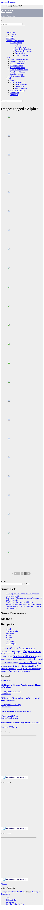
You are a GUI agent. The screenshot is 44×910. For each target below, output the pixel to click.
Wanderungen (11, 644)
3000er (4, 648)
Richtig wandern (16, 66)
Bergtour (19, 651)
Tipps (8, 57)
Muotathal (9, 659)
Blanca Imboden (21, 88)
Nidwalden (29, 659)
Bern (2, 654)
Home (8, 898)
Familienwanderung (34, 654)
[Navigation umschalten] (2, 20)
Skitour (4, 666)
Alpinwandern (27, 647)
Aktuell (8, 78)
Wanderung (36, 669)
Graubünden (19, 656)
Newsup (35, 892)
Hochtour (31, 656)
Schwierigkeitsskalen (23, 49)
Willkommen (10, 32)
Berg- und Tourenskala (23, 51)
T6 (26, 666)
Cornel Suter (19, 86)
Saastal (40, 659)
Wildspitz (4, 671)
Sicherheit (18, 45)
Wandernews (10, 39)
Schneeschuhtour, (11, 663)
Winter (11, 671)
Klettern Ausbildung (17, 91)
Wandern (27, 668)
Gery (19, 692)
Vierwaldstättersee (8, 669)
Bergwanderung (32, 651)
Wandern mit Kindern (18, 61)
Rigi (35, 659)
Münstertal (21, 659)
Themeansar (5, 894)
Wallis (19, 669)
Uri (36, 665)
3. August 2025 (7, 727)
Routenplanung (16, 43)
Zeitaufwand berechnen (19, 59)
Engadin (26, 654)
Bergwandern (20, 53)
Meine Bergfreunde (17, 82)
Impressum (14, 80)
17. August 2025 (7, 716)
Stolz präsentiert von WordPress (13, 892)
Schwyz (9, 635)
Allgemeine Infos (12, 631)
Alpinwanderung (8, 651)
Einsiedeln (18, 654)
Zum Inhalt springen (8, 2)
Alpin (16, 648)
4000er (10, 648)
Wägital (16, 671)
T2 (12, 665)
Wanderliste (10, 37)
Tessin (30, 665)
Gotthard (9, 656)
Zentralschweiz (25, 671)
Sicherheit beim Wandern (15, 41)
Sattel (3, 663)
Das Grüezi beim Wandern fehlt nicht (19, 602)
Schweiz (24, 662)
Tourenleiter (14, 93)
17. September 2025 (9, 692)
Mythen (15, 659)
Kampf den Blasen (17, 64)
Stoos (9, 666)
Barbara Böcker (21, 84)
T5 (23, 666)
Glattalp (3, 656)
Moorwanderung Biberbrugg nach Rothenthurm (23, 604)
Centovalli (12, 654)
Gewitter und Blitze (17, 68)
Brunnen (6, 654)
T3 (16, 665)
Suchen (3, 582)
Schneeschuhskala (22, 55)
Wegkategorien (20, 47)
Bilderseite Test (11, 900)
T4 (19, 665)
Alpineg (7, 11)
